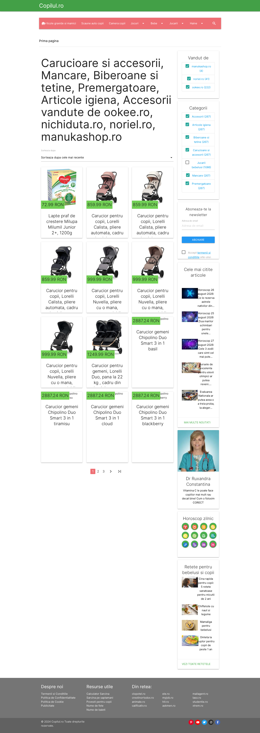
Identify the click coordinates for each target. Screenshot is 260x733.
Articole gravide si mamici (60, 23)
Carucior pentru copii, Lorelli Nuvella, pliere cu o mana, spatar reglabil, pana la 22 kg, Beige (152, 307)
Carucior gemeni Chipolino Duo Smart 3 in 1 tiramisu (61, 415)
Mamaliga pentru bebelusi (206, 625)
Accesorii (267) (201, 116)
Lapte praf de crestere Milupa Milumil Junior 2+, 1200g (61, 224)
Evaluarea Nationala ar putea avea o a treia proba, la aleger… (206, 399)
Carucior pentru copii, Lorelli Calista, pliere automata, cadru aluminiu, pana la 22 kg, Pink (107, 230)
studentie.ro (200, 701)
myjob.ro (167, 697)
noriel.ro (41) (201, 79)
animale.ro (138, 701)
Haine (197, 23)
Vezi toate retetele (196, 664)
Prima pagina (49, 41)
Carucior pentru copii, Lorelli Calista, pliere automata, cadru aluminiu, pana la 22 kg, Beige (153, 230)
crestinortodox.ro (143, 697)
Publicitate (47, 705)
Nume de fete (94, 705)
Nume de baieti (95, 709)
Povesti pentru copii (99, 701)
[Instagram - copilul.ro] (211, 722)
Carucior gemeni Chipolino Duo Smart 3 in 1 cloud (107, 415)
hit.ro (165, 701)
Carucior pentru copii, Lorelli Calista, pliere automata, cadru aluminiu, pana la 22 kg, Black (61, 304)
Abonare (198, 239)
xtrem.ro (198, 705)
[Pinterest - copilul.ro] (191, 722)
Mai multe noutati (197, 422)
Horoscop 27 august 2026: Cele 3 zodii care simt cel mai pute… (206, 348)
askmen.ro (168, 705)
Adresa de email (190, 220)
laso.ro (197, 697)
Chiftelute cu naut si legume (206, 610)
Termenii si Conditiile (54, 693)
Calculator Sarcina (97, 693)
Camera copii (117, 23)
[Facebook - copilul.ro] (217, 722)
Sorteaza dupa (48, 150)
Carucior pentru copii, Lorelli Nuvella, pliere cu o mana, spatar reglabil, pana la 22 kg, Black (61, 382)
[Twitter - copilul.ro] (204, 722)
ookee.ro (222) (201, 87)
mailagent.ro (200, 693)
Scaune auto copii (92, 23)
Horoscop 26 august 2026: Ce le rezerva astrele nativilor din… (206, 297)
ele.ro (166, 693)
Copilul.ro (51, 5)
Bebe (157, 23)
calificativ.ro (139, 705)
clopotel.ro (138, 693)
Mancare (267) (201, 175)
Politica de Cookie (52, 701)
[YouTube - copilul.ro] (198, 722)
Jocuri (138, 23)
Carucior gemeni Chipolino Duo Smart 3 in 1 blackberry (152, 415)
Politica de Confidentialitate (58, 697)
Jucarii (177, 23)
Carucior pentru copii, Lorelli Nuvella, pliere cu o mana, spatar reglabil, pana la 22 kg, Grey (107, 307)
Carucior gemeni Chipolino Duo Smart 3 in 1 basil (152, 340)
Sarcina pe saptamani (99, 697)
